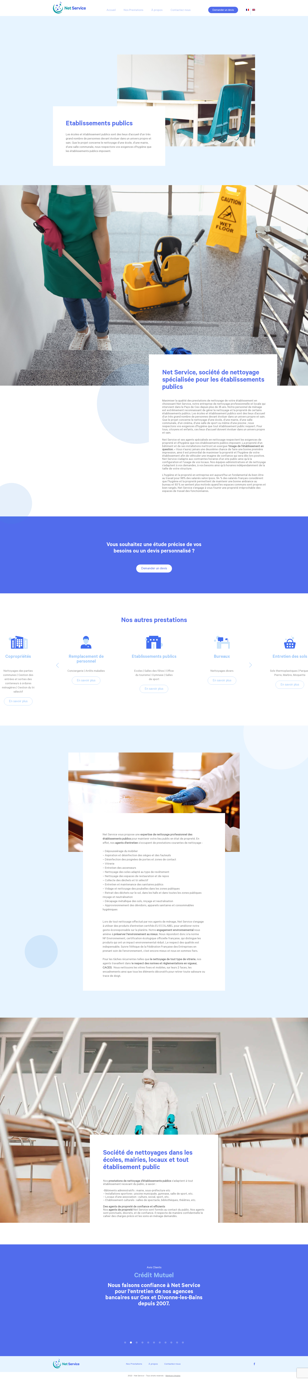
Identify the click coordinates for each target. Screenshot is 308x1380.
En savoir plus (18, 681)
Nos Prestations (133, 10)
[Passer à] (247, 10)
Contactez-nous (181, 10)
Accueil (111, 10)
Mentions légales (173, 1376)
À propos (157, 10)
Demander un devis (223, 10)
